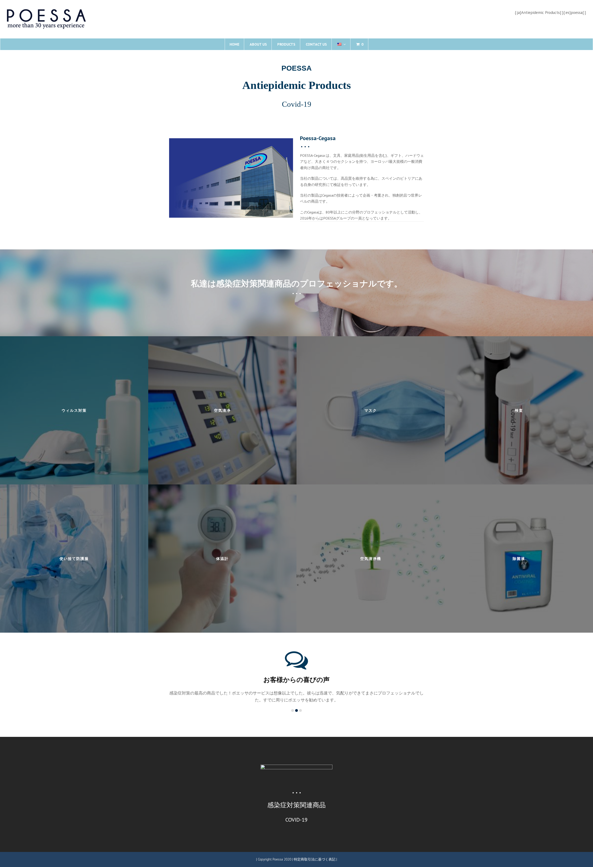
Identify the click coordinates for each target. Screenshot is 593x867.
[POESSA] (46, 18)
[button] (5, 89)
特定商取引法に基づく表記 (314, 852)
